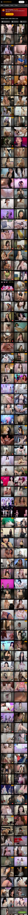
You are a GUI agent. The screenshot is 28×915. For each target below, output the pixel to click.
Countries (16, 21)
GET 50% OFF (10, 14)
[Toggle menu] (1, 2)
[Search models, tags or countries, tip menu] (26, 5)
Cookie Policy (17, 909)
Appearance (6, 21)
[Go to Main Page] (8, 1)
